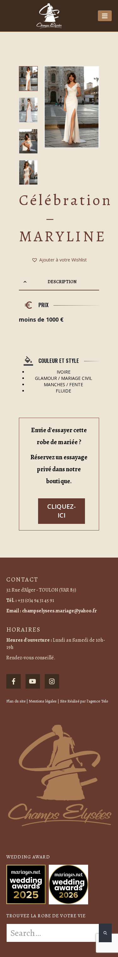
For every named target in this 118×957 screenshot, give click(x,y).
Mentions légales (43, 701)
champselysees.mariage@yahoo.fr (59, 610)
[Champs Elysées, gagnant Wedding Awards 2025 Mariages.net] (26, 884)
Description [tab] (62, 282)
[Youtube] (32, 681)
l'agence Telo (97, 701)
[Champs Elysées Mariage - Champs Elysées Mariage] (49, 15)
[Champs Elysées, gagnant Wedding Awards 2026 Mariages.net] (68, 884)
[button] (52, 107)
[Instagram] (52, 681)
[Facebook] (13, 681)
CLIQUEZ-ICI (61, 511)
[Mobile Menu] (105, 15)
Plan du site (15, 701)
